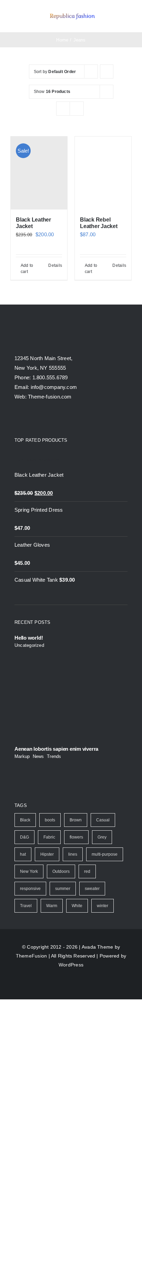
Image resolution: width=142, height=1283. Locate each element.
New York (29, 871)
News (38, 756)
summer (62, 888)
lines (72, 854)
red (87, 871)
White (77, 905)
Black (25, 820)
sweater (92, 888)
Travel (26, 905)
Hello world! (28, 638)
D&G (24, 837)
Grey (102, 837)
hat (23, 854)
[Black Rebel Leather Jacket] (103, 173)
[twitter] (29, 418)
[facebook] (17, 418)
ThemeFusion (31, 956)
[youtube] (55, 418)
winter (102, 905)
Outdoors (61, 871)
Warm (51, 905)
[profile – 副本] (72, 13)
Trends (54, 756)
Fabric (49, 837)
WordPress (71, 964)
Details (55, 265)
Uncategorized (29, 645)
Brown (76, 820)
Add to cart (27, 268)
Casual (103, 820)
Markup (22, 756)
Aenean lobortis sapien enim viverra (56, 749)
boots (50, 820)
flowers (76, 837)
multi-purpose (105, 854)
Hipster (47, 854)
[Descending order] (106, 71)
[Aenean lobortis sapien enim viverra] (71, 705)
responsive (30, 888)
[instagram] (42, 418)
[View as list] (76, 108)
